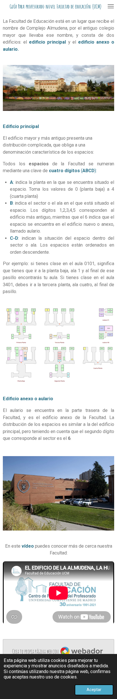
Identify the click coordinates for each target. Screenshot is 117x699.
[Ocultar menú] (111, 6)
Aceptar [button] (94, 689)
